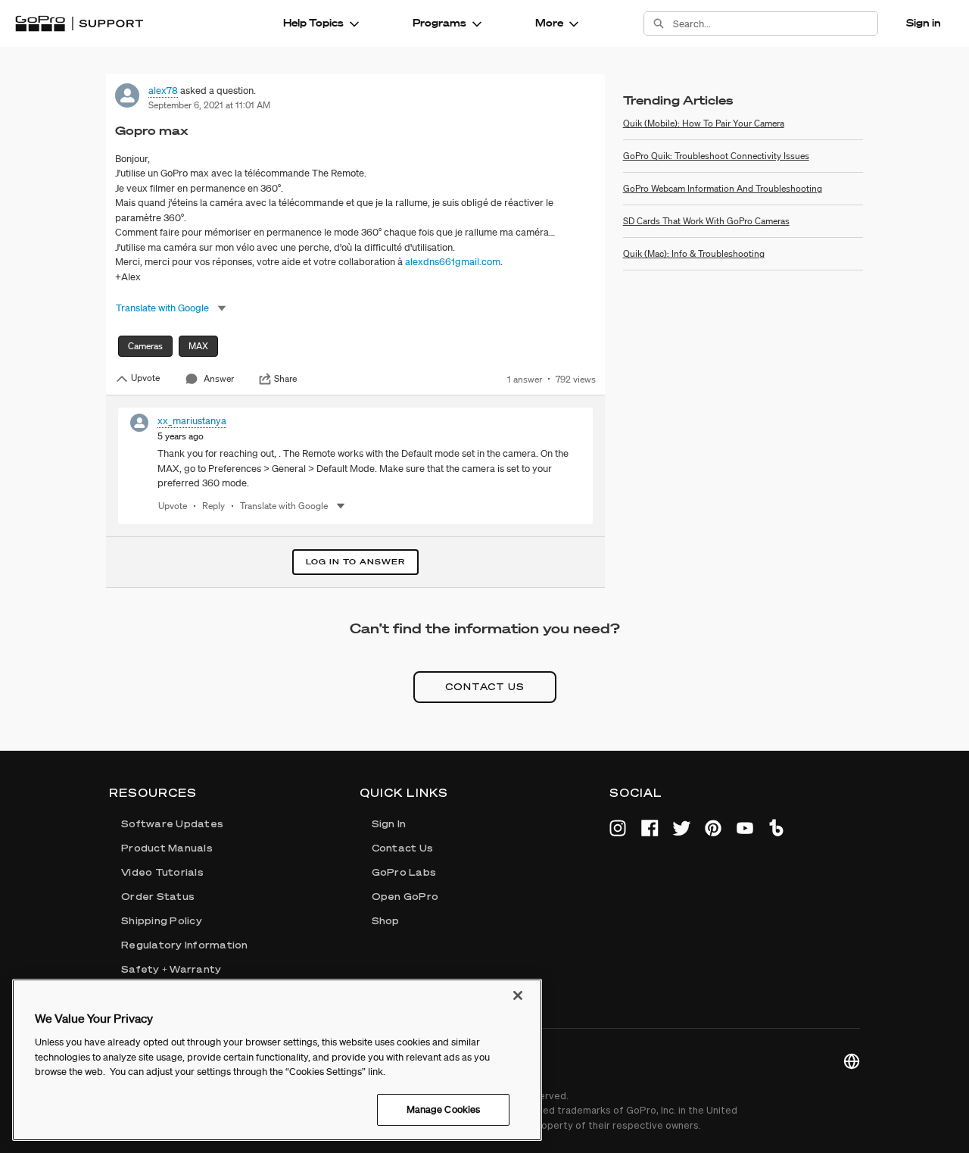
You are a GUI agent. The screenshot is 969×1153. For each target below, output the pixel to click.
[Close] (517, 995)
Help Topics (313, 23)
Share (285, 379)
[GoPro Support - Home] (79, 23)
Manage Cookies (444, 1109)
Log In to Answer (355, 561)
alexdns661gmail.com (452, 261)
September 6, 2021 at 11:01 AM (209, 104)
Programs (439, 23)
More (549, 23)
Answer (219, 378)
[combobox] (775, 23)
